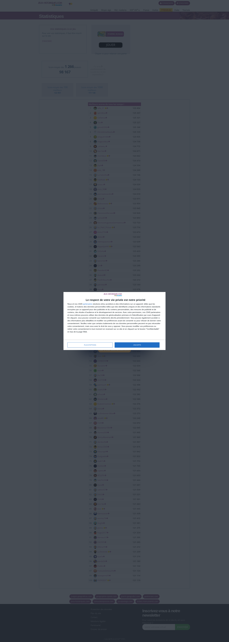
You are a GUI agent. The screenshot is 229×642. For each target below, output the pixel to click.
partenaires (87, 304)
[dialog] (114, 321)
